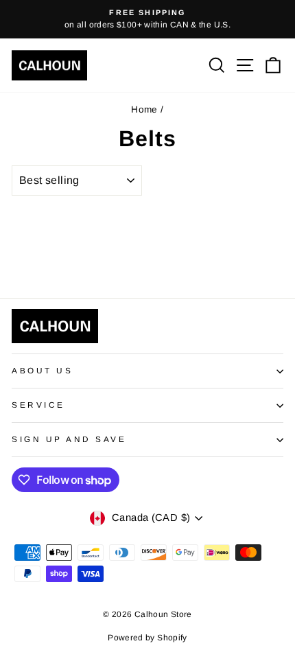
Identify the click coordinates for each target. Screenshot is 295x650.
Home (144, 109)
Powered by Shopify (147, 637)
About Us (42, 370)
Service (38, 404)
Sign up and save (69, 438)
